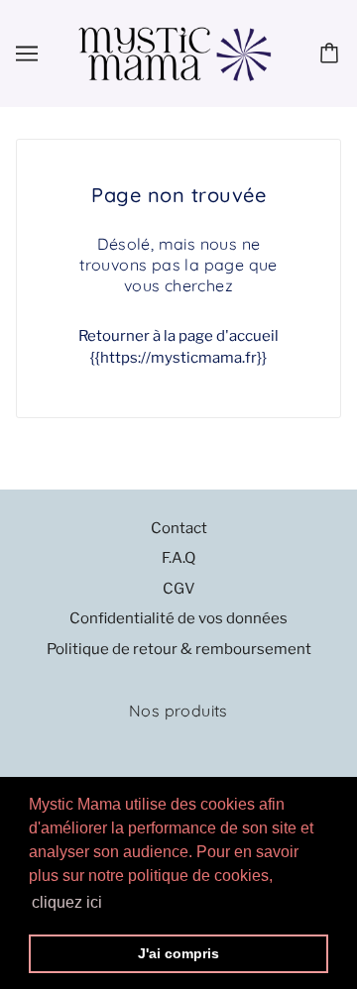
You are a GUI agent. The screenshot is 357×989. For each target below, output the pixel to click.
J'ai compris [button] (178, 953)
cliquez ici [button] (67, 902)
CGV (179, 589)
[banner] (174, 52)
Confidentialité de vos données (178, 618)
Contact (179, 528)
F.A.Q (178, 558)
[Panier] (332, 53)
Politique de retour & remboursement (179, 649)
